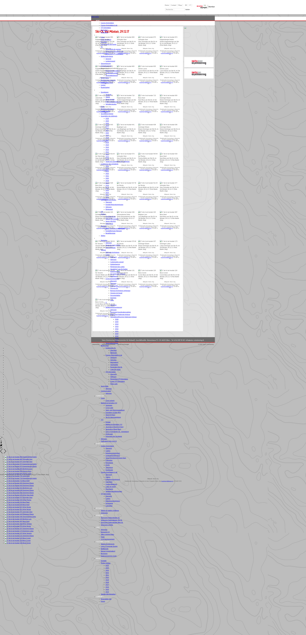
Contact (173, 5)
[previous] (1, 453)
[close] (1, 448)
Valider (187, 9)
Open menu (95, 17)
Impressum (95, 344)
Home (167, 5)
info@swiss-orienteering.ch (195, 340)
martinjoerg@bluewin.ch (103, 53)
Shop (180, 5)
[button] (98, 21)
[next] (4, 453)
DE (186, 5)
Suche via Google (123, 344)
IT (190, 5)
